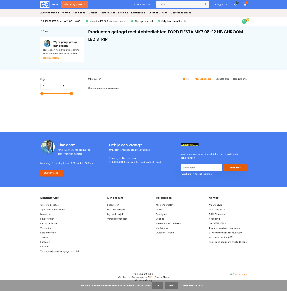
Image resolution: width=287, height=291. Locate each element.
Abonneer (235, 167)
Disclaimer (45, 214)
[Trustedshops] (238, 274)
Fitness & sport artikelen (114, 12)
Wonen (66, 12)
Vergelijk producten (117, 218)
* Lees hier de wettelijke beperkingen (197, 174)
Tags (45, 31)
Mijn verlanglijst (115, 214)
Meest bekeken (203, 78)
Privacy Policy (47, 218)
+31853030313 (221, 223)
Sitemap (44, 237)
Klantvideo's (138, 12)
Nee (171, 285)
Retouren (45, 241)
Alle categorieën (73, 4)
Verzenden (46, 228)
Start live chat (51, 172)
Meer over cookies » (193, 285)
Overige (93, 12)
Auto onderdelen (49, 12)
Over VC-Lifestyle (49, 204)
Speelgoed (79, 12)
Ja (158, 285)
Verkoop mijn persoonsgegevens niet (59, 251)
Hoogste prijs (240, 78)
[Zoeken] (205, 4)
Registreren (113, 204)
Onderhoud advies (181, 12)
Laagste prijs (222, 78)
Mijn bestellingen (116, 209)
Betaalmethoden (49, 223)
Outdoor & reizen (157, 12)
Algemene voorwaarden (52, 209)
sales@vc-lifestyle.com (229, 228)
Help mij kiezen (51, 57)
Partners (44, 246)
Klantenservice (142, 4)
